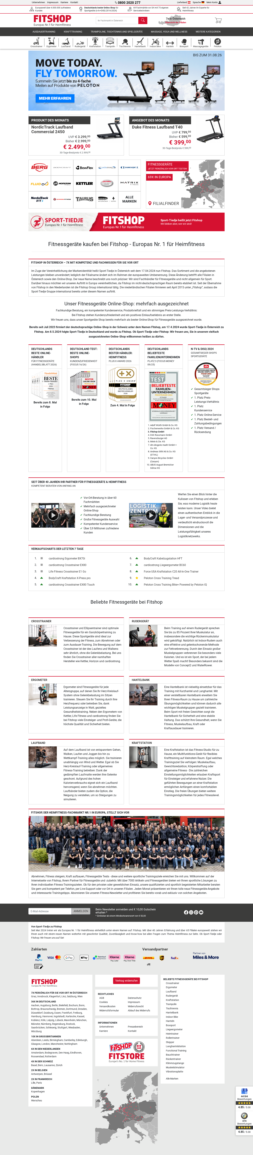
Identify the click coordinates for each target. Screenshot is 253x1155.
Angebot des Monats (150, 120)
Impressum (52, 2)
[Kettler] (84, 183)
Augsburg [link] (45, 1005)
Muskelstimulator (175, 1067)
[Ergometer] (43, 694)
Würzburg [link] (36, 1031)
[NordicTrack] (40, 199)
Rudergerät (140, 621)
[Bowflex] (84, 167)
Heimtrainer (172, 1033)
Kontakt (74, 2)
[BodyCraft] (62, 167)
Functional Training (176, 1050)
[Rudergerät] (143, 635)
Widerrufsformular (109, 1010)
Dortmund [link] (71, 1009)
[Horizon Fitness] (62, 183)
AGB (101, 998)
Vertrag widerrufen (126, 980)
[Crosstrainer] (43, 635)
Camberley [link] (69, 1040)
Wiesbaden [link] (74, 1027)
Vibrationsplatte (174, 1071)
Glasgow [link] (35, 1043)
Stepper (170, 1042)
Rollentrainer (173, 1037)
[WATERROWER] (107, 199)
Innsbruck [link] (42, 996)
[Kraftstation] (143, 757)
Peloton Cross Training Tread (161, 578)
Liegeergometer (174, 1029)
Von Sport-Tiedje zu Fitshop (46, 926)
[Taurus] (84, 199)
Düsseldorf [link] (37, 1012)
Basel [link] (34, 1065)
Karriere (64, 2)
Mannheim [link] (69, 1020)
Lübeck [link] (59, 1020)
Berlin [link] (55, 1005)
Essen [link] (57, 1012)
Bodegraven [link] (51, 1052)
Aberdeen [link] (36, 1040)
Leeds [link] (45, 1040)
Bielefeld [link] (63, 1005)
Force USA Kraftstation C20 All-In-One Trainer (171, 571)
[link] (185, 184)
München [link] (81, 1020)
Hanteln (170, 1021)
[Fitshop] (52, 20)
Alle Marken (172, 1078)
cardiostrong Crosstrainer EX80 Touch (72, 584)
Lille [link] (33, 1082)
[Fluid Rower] (40, 183)
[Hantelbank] (143, 694)
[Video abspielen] (53, 515)
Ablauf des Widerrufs (139, 1010)
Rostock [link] (70, 1024)
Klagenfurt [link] (54, 996)
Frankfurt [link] (67, 1012)
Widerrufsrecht (136, 1006)
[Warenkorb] (219, 20)
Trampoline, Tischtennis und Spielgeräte (117, 31)
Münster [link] (35, 1024)
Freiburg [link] (77, 1012)
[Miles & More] (206, 955)
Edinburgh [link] (81, 1040)
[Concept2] (129, 167)
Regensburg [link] (58, 1024)
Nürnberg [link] (46, 1024)
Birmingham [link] (56, 1040)
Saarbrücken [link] (38, 1027)
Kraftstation (142, 743)
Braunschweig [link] (48, 1009)
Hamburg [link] (36, 1016)
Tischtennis (172, 1008)
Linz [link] (63, 996)
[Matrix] (129, 183)
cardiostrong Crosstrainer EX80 (67, 565)
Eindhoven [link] (75, 1052)
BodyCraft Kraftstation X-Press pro (70, 578)
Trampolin (171, 1004)
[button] (38, 81)
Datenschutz (134, 998)
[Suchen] (142, 20)
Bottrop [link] (35, 1009)
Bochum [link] (73, 1005)
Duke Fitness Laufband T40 (157, 127)
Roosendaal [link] (37, 1056)
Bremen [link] (61, 1009)
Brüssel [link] (48, 1074)
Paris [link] (39, 1082)
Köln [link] (43, 1020)
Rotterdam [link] (50, 1056)
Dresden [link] (82, 1009)
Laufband (38, 743)
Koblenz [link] (35, 1020)
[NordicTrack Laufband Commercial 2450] (110, 129)
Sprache (197, 2)
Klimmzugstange (175, 1063)
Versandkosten (107, 1006)
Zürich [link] (59, 1065)
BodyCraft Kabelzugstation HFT (163, 558)
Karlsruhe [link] (71, 1016)
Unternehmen (38, 2)
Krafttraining (73, 31)
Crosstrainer (41, 621)
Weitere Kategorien (208, 31)
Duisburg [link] (48, 1012)
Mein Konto (212, 2)
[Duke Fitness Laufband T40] (210, 129)
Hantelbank (141, 680)
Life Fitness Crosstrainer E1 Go (67, 571)
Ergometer (39, 680)
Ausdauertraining (44, 31)
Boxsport (171, 1025)
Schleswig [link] (51, 1027)
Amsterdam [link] (37, 1052)
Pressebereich (135, 1026)
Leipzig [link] (50, 1020)
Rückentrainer (173, 1059)
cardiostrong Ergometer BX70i (67, 558)
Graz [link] (33, 996)
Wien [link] (80, 996)
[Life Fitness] (107, 183)
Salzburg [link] (71, 996)
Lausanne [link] (49, 1065)
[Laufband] (43, 757)
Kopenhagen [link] (38, 1091)
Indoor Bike (172, 1016)
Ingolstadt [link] (59, 1016)
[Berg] (40, 167)
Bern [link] (40, 1065)
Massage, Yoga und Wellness (169, 31)
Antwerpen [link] (37, 1074)
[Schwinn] (62, 199)
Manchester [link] (57, 1043)
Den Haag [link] (64, 1052)
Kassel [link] (80, 1016)
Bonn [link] (82, 1005)
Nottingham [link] (70, 1043)
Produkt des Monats (50, 120)
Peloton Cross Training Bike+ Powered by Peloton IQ (175, 584)
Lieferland (182, 2)
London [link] (45, 1043)
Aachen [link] (35, 1005)
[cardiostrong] (107, 167)
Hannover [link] (47, 1016)
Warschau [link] (36, 1100)
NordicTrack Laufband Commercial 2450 (52, 129)
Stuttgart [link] (62, 1027)
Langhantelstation (176, 1046)
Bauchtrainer (173, 1054)
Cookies (103, 1002)
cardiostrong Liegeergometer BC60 (165, 565)
